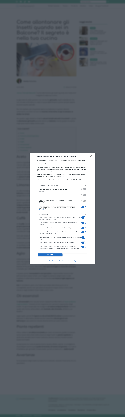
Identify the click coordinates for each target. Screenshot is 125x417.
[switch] (83, 189)
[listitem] (62, 185)
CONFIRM (50, 255)
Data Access (62, 261)
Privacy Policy (72, 261)
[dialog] (62, 208)
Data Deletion (53, 261)
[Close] (92, 156)
